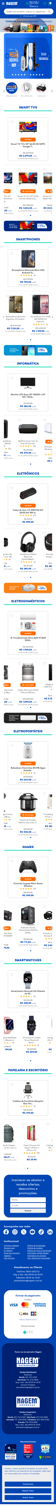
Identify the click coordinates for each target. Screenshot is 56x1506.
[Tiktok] (40, 1232)
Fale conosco (9, 1258)
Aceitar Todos (28, 1497)
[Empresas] (28, 1402)
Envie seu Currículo (12, 1253)
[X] (23, 1232)
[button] (4, 91)
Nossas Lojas (9, 1248)
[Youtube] (32, 1232)
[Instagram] (14, 1232)
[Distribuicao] (28, 1362)
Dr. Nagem (8, 1251)
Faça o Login (34, 3)
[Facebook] (5, 1232)
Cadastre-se (34, 6)
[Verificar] (45, 1457)
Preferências (28, 1484)
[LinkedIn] (49, 1232)
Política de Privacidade (36, 1246)
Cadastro (7, 1256)
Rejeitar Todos (28, 1491)
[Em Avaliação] (10, 1452)
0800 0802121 (33, 1271)
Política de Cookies (35, 1248)
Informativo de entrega (36, 1256)
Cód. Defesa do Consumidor (38, 1258)
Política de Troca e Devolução (39, 1251)
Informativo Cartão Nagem (38, 1253)
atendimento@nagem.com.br (28, 1280)
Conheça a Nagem (11, 1246)
